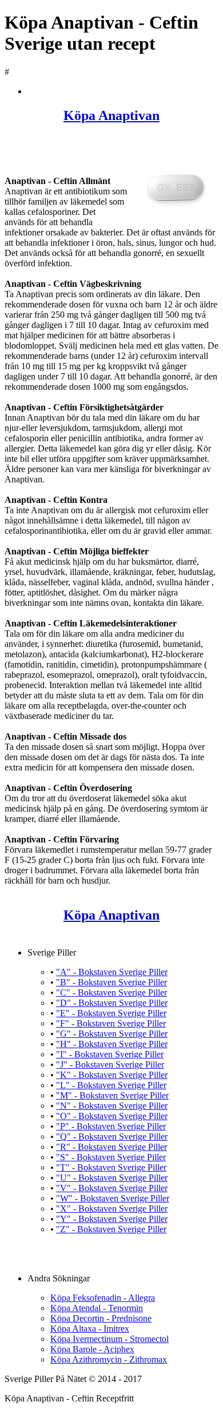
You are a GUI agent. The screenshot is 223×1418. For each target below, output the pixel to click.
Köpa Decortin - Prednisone (101, 1318)
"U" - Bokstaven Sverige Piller (112, 1178)
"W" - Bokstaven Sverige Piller (112, 1198)
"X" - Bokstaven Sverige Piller (112, 1208)
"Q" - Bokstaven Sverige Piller (112, 1136)
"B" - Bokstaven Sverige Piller (111, 982)
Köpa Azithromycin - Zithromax (108, 1359)
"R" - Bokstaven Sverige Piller (111, 1147)
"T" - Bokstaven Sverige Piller (111, 1167)
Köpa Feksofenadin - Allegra (102, 1298)
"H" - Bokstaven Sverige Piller (112, 1044)
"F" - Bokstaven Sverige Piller (111, 1023)
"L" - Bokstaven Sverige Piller (111, 1085)
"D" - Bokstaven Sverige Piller (112, 1003)
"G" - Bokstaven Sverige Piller (112, 1033)
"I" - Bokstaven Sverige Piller (110, 1054)
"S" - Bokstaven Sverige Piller (111, 1157)
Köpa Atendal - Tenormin (96, 1308)
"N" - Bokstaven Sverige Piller (112, 1106)
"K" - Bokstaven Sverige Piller (112, 1075)
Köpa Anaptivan (111, 115)
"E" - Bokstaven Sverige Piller (111, 1013)
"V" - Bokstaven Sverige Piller (112, 1188)
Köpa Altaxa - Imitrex (89, 1328)
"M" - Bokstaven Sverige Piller (112, 1095)
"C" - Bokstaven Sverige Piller (111, 992)
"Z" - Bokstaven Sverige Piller (111, 1229)
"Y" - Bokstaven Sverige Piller (112, 1219)
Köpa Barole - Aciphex (92, 1349)
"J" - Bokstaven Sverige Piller (110, 1064)
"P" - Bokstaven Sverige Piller (111, 1126)
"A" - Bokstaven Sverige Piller (112, 972)
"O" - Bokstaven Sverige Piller (112, 1116)
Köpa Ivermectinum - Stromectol (109, 1339)
